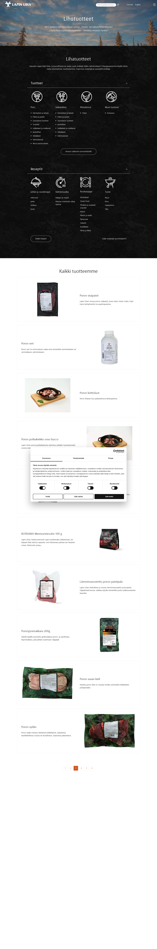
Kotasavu (110, 113)
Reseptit (37, 169)
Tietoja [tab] (110, 458)
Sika (106, 209)
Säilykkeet (37, 136)
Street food (84, 201)
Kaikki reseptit (41, 238)
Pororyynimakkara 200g (35, 631)
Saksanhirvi (60, 107)
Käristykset (84, 197)
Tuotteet (37, 83)
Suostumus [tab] (46, 458)
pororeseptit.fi (120, 238)
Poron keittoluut (89, 393)
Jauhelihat (37, 132)
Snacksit (36, 124)
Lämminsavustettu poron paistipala (101, 582)
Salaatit (83, 223)
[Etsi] (118, 4)
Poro (33, 107)
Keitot (82, 211)
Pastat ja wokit (86, 215)
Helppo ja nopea (62, 197)
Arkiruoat (34, 197)
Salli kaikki (109, 496)
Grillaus (34, 205)
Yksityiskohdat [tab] (78, 458)
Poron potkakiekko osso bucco (39, 439)
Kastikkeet (84, 227)
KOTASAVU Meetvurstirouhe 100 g (41, 534)
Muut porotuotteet (40, 143)
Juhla (33, 201)
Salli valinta (78, 496)
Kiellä (48, 496)
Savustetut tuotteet (40, 120)
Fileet (84, 113)
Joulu (33, 209)
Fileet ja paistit (39, 117)
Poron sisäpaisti (89, 295)
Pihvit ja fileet (85, 230)
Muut (107, 197)
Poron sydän (28, 727)
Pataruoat (84, 219)
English (138, 4)
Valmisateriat (38, 139)
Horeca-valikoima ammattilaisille (78, 151)
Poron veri (27, 343)
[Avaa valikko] (154, 4)
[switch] (66, 488)
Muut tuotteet (112, 107)
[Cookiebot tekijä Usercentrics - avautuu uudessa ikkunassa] (115, 451)
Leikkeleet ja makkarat (42, 128)
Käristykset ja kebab (41, 113)
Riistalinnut (85, 107)
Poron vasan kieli (90, 679)
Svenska (130, 4)
